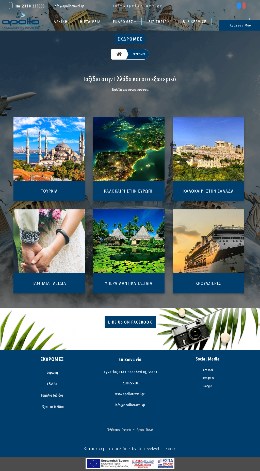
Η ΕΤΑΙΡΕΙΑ (90, 21)
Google (207, 386)
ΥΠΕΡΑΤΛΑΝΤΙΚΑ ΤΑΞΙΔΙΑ (128, 283)
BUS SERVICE (194, 21)
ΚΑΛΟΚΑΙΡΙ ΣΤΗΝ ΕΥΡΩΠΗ (129, 190)
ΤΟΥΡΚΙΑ (49, 190)
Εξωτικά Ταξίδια (52, 407)
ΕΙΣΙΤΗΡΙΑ (158, 21)
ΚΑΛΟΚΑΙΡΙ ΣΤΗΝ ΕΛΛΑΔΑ (208, 190)
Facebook (208, 370)
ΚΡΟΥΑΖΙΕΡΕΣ (208, 283)
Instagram (208, 378)
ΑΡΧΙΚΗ (61, 21)
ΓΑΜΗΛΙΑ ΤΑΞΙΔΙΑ (49, 283)
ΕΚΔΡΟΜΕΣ (123, 21)
